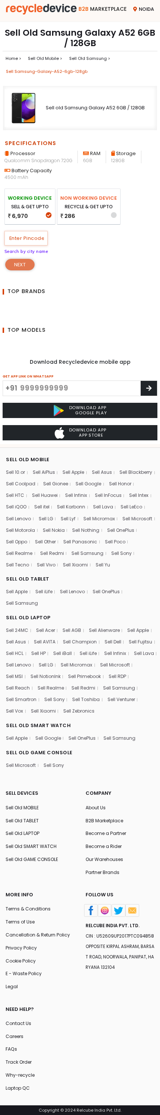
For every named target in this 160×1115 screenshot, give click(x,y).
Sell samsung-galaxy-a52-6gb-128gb (46, 71)
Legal (12, 986)
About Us (96, 807)
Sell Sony (121, 553)
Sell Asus (102, 472)
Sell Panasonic (80, 542)
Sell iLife (43, 591)
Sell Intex (138, 495)
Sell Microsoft (137, 518)
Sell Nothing (85, 530)
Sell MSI (14, 676)
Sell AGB (72, 630)
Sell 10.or (15, 472)
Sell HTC (15, 495)
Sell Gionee (55, 484)
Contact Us (18, 1023)
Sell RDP (117, 676)
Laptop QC (18, 1088)
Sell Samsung (87, 553)
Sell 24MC (17, 630)
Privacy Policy (21, 948)
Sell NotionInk (46, 676)
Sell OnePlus (120, 530)
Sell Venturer (121, 699)
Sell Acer (45, 630)
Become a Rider (104, 846)
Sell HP (38, 653)
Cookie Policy (21, 961)
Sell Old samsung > (89, 58)
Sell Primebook (84, 676)
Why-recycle (20, 1075)
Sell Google (88, 484)
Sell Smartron (21, 699)
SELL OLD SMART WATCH (38, 725)
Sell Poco (115, 542)
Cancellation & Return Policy (38, 935)
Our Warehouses (104, 859)
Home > (13, 58)
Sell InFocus (108, 495)
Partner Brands (102, 872)
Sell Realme (19, 553)
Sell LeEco (131, 507)
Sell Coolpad (20, 484)
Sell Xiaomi (75, 565)
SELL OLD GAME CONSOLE (39, 752)
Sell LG (46, 518)
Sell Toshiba (86, 699)
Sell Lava (103, 507)
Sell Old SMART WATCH (31, 846)
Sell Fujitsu (140, 642)
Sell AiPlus (44, 472)
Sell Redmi (52, 553)
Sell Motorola (20, 530)
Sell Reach (18, 688)
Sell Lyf (68, 518)
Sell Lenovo (18, 518)
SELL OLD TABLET (27, 578)
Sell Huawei (45, 495)
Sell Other (45, 542)
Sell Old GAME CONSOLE (32, 859)
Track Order (19, 1062)
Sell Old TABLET (22, 820)
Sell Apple (73, 472)
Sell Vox (14, 711)
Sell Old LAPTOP (22, 833)
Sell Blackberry (135, 472)
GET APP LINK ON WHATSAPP (28, 376)
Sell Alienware (104, 630)
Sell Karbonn (71, 507)
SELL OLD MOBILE (27, 459)
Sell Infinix (76, 495)
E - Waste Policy (24, 973)
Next (20, 264)
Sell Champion (80, 642)
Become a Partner (106, 833)
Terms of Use (20, 922)
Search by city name (26, 251)
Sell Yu (103, 565)
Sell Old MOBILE (22, 807)
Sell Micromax (99, 518)
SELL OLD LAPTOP (28, 617)
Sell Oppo (16, 542)
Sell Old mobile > (45, 58)
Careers (14, 1036)
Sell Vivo (46, 565)
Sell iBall (62, 653)
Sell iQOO (16, 507)
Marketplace (103, 9)
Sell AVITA (44, 642)
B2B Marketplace (104, 820)
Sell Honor (120, 484)
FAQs (11, 1049)
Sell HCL (14, 653)
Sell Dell (113, 642)
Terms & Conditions (28, 909)
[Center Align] (149, 388)
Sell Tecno (17, 565)
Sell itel (41, 507)
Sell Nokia (54, 530)
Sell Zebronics (79, 711)
